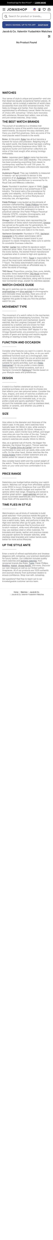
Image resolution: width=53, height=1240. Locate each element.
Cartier (13, 247)
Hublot (14, 565)
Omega (46, 222)
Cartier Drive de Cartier (21, 447)
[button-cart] (49, 9)
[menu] (4, 9)
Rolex (23, 139)
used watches (29, 494)
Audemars (21, 178)
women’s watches (28, 561)
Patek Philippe (32, 204)
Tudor (31, 563)
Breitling (6, 565)
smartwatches (8, 291)
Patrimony (26, 370)
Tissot (31, 258)
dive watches (26, 291)
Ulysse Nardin (24, 565)
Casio (45, 186)
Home (16, 592)
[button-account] (39, 9)
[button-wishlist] (44, 9)
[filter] (49, 36)
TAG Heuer (34, 273)
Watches (24, 592)
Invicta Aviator (8, 454)
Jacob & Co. (34, 592)
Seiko (26, 157)
